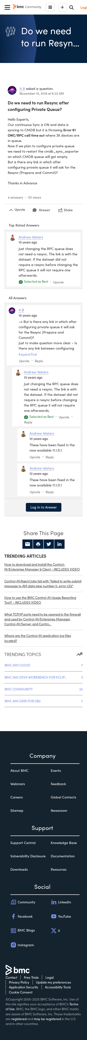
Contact (11, 977)
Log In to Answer (43, 507)
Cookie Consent (20, 992)
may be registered (47, 1019)
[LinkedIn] (59, 544)
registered (19, 1019)
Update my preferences (53, 982)
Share (68, 210)
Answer (44, 210)
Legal (49, 977)
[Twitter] (49, 544)
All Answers (17, 297)
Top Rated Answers (24, 225)
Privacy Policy (19, 982)
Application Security (23, 987)
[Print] (38, 544)
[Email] (27, 544)
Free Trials (31, 977)
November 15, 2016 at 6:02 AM (42, 93)
